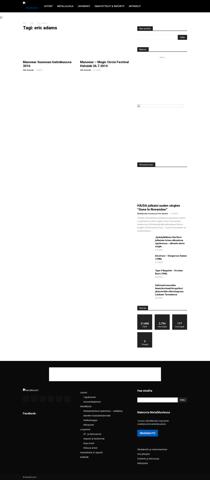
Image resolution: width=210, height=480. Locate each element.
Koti (24, 23)
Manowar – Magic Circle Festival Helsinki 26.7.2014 (104, 64)
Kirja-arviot (88, 443)
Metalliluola (65, 6)
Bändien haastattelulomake (97, 415)
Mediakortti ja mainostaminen (152, 449)
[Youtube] (67, 399)
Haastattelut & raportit (110, 6)
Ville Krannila (28, 70)
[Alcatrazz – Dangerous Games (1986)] (145, 259)
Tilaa (145, 333)
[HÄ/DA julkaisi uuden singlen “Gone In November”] (162, 186)
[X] (59, 399)
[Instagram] (34, 399)
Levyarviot (84, 6)
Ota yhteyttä (143, 453)
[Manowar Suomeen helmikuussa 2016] (48, 46)
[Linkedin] (43, 399)
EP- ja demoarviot (92, 434)
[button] (183, 6)
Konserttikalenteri (92, 401)
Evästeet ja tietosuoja (148, 458)
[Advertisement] (162, 78)
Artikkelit (135, 6)
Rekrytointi (88, 424)
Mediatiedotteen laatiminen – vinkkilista (103, 410)
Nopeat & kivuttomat (94, 438)
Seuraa (162, 315)
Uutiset (48, 6)
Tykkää (145, 315)
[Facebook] (26, 399)
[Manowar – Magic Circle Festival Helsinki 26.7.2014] (105, 46)
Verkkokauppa (90, 420)
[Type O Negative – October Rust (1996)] (145, 274)
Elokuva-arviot (90, 447)
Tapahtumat (89, 397)
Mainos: (143, 49)
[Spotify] (51, 399)
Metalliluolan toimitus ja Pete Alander (152, 213)
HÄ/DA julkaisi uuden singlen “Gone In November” (158, 207)
